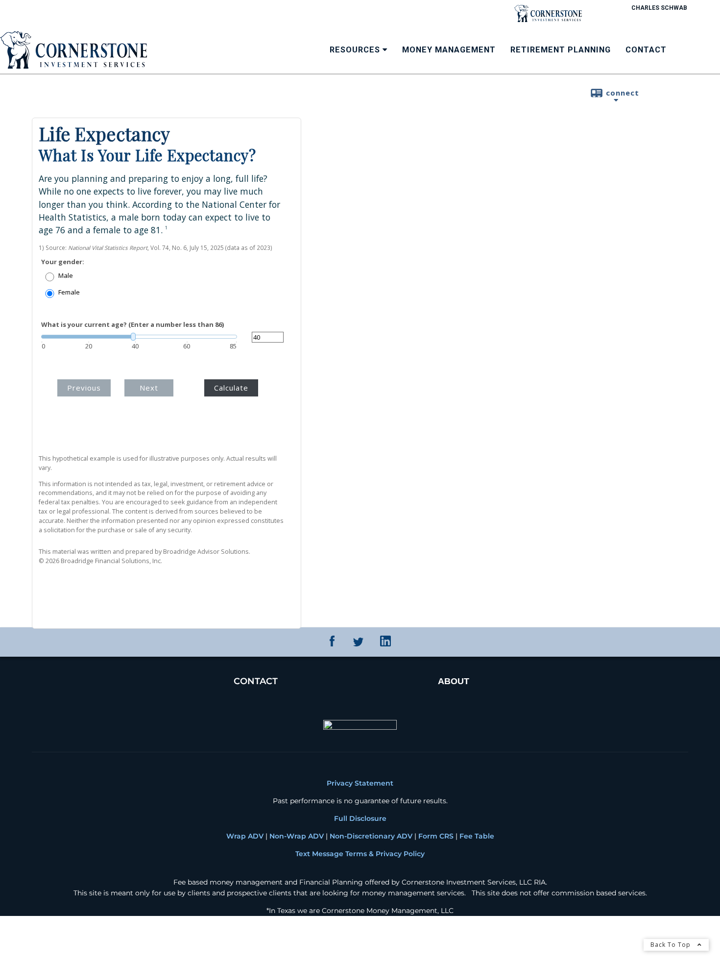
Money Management (449, 49)
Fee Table (476, 833)
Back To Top (671, 944)
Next (161, 380)
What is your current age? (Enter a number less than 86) (132, 324)
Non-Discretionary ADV (371, 833)
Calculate (231, 380)
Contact (646, 49)
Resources (355, 49)
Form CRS (435, 833)
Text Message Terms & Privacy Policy (360, 851)
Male (65, 275)
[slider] (139, 337)
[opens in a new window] (332, 641)
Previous (91, 380)
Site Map (47, 938)
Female (69, 292)
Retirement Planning (560, 49)
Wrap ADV (245, 833)
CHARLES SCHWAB (659, 8)
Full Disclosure (360, 816)
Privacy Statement (360, 780)
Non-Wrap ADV (296, 833)
